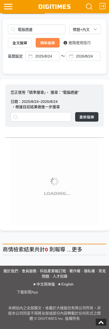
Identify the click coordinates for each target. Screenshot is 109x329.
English (67, 284)
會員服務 (29, 271)
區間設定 (15, 56)
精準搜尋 (47, 42)
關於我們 (10, 271)
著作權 (74, 271)
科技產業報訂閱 (53, 271)
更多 (77, 249)
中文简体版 (46, 284)
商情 (8, 249)
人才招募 (60, 276)
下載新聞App (27, 292)
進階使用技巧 (80, 43)
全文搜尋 (19, 42)
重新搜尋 (86, 117)
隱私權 (89, 271)
